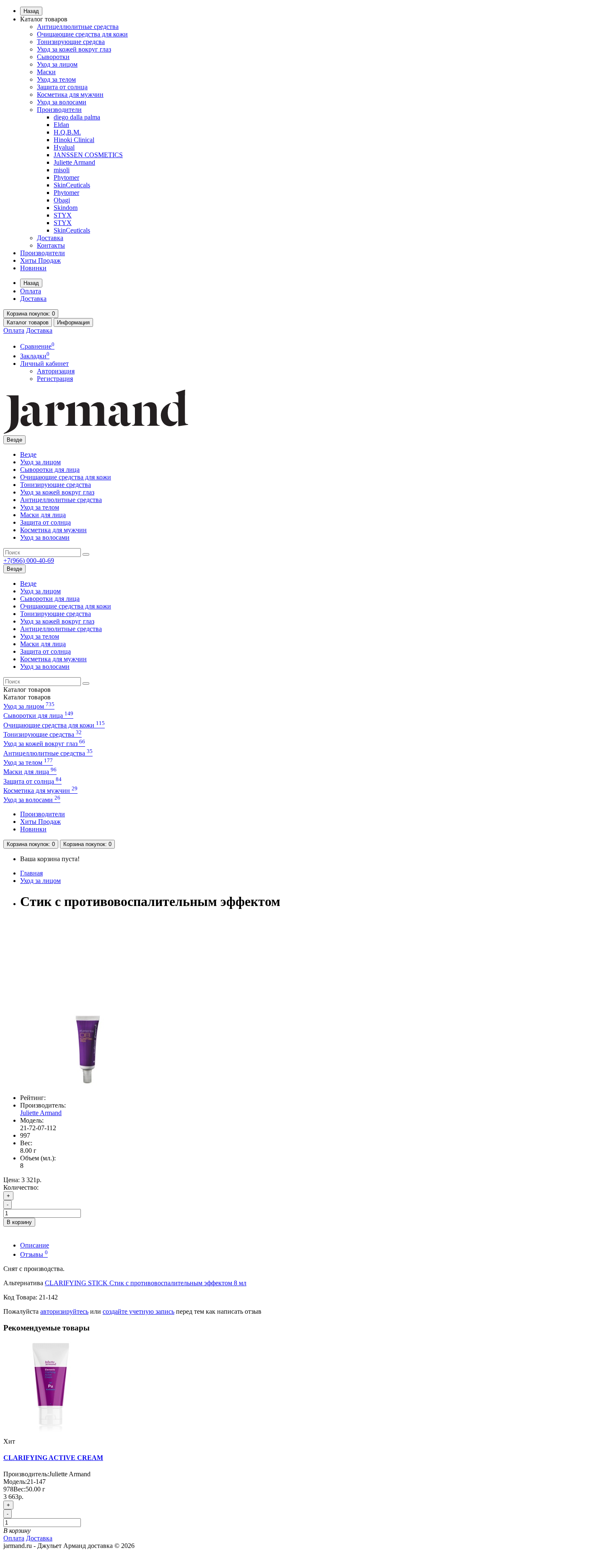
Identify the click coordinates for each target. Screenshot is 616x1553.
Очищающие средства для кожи (82, 34)
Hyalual (64, 147)
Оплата (30, 291)
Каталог (27, 697)
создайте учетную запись (138, 1311)
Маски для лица (43, 514)
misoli (62, 169)
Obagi (62, 200)
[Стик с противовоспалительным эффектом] (87, 1083)
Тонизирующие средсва (71, 41)
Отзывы (34, 1254)
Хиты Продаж (40, 260)
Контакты (51, 245)
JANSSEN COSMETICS (88, 154)
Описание (34, 1245)
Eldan (61, 124)
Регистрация (55, 378)
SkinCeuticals (72, 185)
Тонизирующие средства (55, 484)
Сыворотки (53, 56)
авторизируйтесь (64, 1311)
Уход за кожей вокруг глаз (74, 49)
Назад (31, 11)
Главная (31, 873)
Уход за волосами (61, 102)
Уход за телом (56, 79)
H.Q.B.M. (67, 132)
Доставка (50, 237)
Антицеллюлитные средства (78, 26)
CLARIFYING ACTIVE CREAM (53, 1457)
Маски (46, 71)
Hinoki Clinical (74, 139)
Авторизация (56, 371)
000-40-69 (28, 560)
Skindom (66, 207)
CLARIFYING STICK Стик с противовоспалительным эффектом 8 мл (145, 1282)
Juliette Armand (74, 162)
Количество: (21, 1187)
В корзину (19, 1222)
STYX (63, 215)
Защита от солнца (62, 87)
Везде (28, 454)
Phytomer (66, 177)
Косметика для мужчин (70, 94)
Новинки (33, 268)
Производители (59, 109)
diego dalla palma (77, 117)
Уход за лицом (57, 64)
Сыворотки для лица (50, 469)
